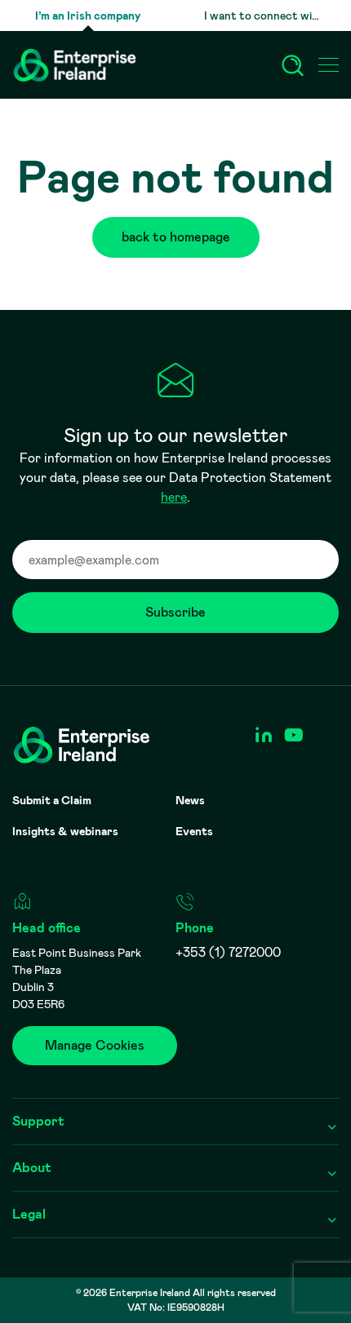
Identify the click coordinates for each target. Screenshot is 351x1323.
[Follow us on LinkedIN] (263, 735)
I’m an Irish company (87, 15)
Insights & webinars (65, 831)
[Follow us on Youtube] (293, 735)
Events (194, 831)
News (190, 800)
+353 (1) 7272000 (228, 952)
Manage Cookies (94, 1045)
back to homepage (176, 237)
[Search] (293, 65)
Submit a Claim (51, 800)
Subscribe (175, 612)
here (174, 497)
